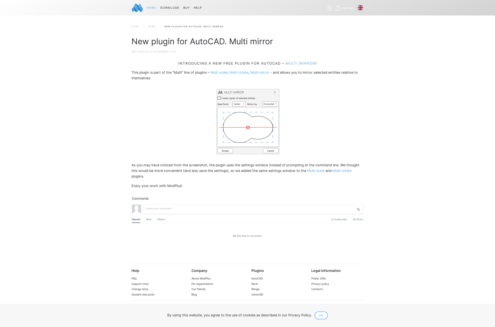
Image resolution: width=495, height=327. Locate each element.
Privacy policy (320, 283)
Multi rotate (239, 72)
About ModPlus (201, 278)
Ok (321, 315)
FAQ (134, 278)
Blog (194, 294)
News (151, 7)
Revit (254, 283)
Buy (186, 7)
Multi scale (219, 72)
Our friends (198, 289)
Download (169, 7)
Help (198, 7)
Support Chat (139, 283)
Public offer (318, 278)
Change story (139, 289)
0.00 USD (347, 8)
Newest (136, 219)
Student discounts (142, 294)
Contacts (317, 289)
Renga (255, 289)
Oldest (161, 219)
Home (135, 26)
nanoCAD (257, 294)
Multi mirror (300, 63)
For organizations (202, 283)
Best (148, 219)
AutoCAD (257, 278)
